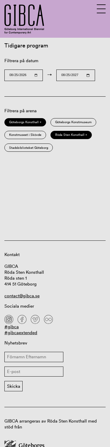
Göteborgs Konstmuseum (73, 122)
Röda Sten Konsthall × (71, 135)
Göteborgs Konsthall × (25, 122)
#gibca (11, 326)
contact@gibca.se (22, 295)
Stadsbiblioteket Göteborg (28, 148)
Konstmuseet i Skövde (25, 135)
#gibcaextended (20, 332)
